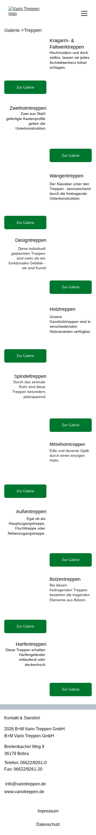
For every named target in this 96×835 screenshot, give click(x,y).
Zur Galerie (70, 156)
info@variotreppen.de (25, 784)
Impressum (48, 811)
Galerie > (14, 30)
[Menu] (84, 13)
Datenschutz (48, 824)
